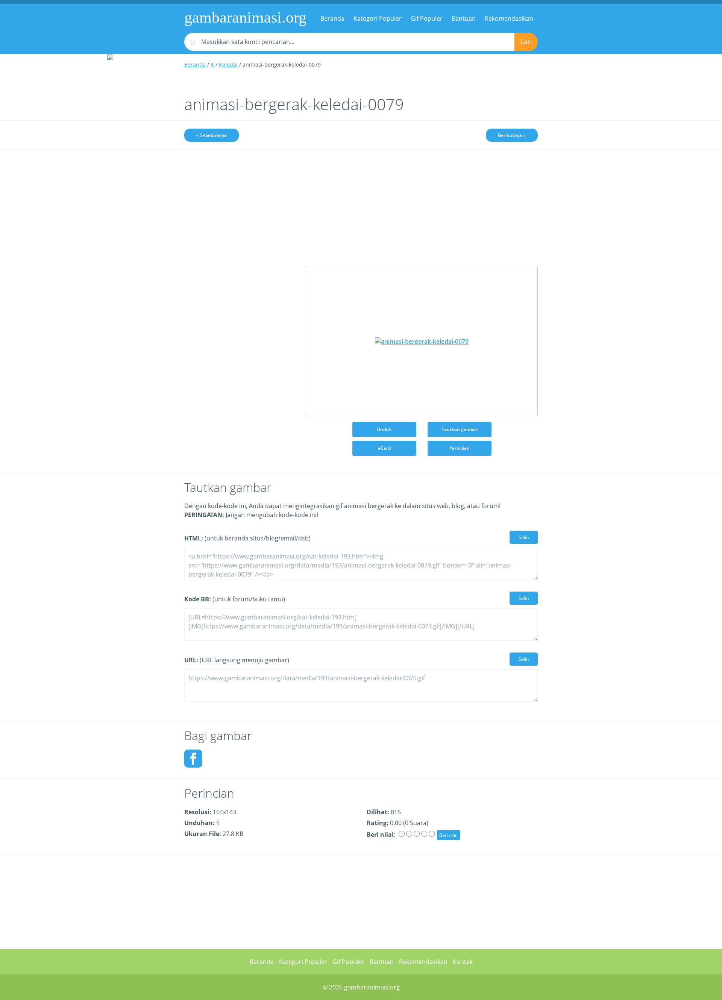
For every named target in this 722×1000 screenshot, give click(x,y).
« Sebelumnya (211, 135)
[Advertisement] (239, 273)
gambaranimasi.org (245, 17)
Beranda (332, 18)
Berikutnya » (512, 135)
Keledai (228, 64)
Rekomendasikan (509, 18)
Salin (524, 537)
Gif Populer (427, 18)
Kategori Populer (377, 18)
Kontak (463, 962)
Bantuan (464, 18)
